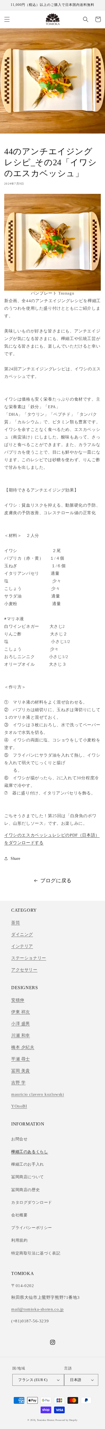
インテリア (22, 946)
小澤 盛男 (20, 1023)
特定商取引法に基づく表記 (35, 1253)
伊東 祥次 (20, 1012)
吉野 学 (18, 1082)
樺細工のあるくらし (29, 1152)
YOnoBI (19, 1106)
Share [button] (15, 858)
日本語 (75, 1380)
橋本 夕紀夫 (22, 1047)
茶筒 (15, 922)
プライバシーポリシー (31, 1228)
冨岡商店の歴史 (25, 1190)
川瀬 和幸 (20, 1035)
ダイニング (22, 934)
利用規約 (19, 1240)
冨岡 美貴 (20, 1071)
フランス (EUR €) (32, 1380)
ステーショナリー (28, 958)
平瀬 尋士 (20, 1059)
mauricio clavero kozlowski (37, 1094)
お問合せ (19, 1139)
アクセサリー (24, 970)
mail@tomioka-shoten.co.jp (37, 1309)
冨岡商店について (27, 1177)
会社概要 (19, 1215)
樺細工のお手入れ (27, 1164)
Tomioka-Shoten (46, 1420)
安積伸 (17, 1000)
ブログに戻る (56, 880)
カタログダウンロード (31, 1202)
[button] (7, 19)
